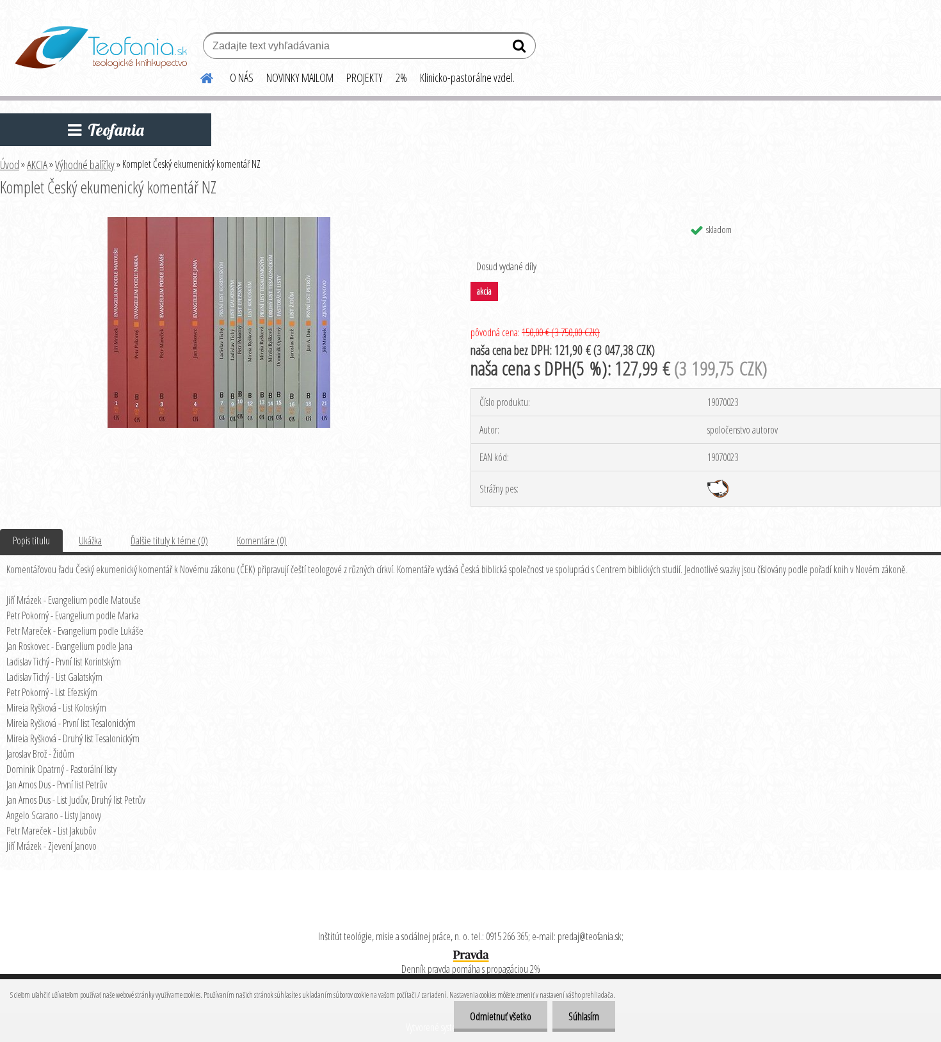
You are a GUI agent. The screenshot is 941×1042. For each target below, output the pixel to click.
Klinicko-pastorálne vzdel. (467, 77)
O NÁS (241, 77)
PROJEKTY (364, 77)
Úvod (9, 164)
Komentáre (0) (262, 540)
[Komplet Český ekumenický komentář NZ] (219, 222)
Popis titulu (31, 540)
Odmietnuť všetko (500, 1016)
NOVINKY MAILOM (300, 77)
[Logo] (101, 47)
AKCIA (37, 164)
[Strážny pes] (717, 485)
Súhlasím (583, 1016)
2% (401, 77)
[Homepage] (199, 76)
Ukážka (90, 540)
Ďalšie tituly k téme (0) (169, 540)
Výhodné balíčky (85, 164)
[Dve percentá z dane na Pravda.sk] (470, 953)
